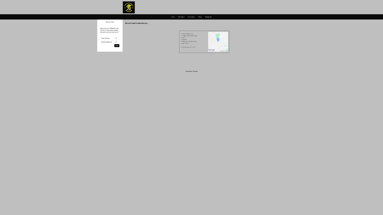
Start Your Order (110, 22)
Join (116, 45)
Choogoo (195, 71)
